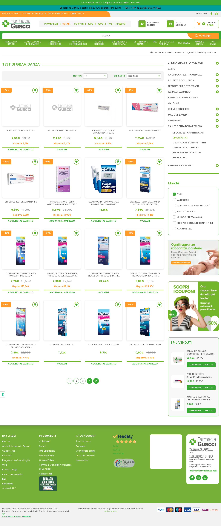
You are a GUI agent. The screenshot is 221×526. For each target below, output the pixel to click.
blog (90, 23)
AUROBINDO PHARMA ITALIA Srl (193, 205)
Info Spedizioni (47, 450)
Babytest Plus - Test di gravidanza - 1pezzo (103, 131)
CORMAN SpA (184, 228)
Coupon (79, 23)
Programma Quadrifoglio (16, 460)
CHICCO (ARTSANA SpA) (190, 217)
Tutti (179, 194)
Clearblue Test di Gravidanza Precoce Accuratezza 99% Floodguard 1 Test (62, 274)
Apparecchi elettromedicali (185, 74)
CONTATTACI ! (76, 13)
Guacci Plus (8, 450)
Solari (66, 23)
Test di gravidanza (207, 52)
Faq (4, 478)
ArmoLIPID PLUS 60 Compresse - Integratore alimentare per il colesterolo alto (201, 352)
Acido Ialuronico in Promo (16, 446)
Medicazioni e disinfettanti (189, 142)
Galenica (173, 103)
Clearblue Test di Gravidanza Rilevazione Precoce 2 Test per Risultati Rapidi (104, 274)
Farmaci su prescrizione (183, 97)
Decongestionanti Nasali (188, 132)
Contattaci (45, 473)
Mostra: (77, 76)
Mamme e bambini (178, 114)
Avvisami (62, 149)
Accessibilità (9, 488)
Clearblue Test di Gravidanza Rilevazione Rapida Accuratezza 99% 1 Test (21, 346)
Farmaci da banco (179, 92)
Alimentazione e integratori (185, 63)
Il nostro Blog (9, 469)
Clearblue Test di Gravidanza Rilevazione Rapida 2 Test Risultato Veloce (145, 274)
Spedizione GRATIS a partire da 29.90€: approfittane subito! (91, 7)
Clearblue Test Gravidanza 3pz (145, 345)
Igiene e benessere (179, 109)
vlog (100, 23)
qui (3, 513)
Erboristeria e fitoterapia (183, 86)
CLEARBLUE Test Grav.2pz (62, 345)
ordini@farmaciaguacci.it (203, 470)
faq (109, 23)
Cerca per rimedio (12, 474)
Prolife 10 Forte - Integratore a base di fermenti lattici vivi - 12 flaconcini (200, 375)
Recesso (81, 446)
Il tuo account (83, 441)
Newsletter (82, 460)
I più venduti (181, 342)
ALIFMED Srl (183, 199)
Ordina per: (119, 76)
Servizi (42, 446)
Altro (171, 69)
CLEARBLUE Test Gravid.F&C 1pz (103, 345)
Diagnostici (190, 52)
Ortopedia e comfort (186, 147)
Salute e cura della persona (168, 52)
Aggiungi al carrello (20, 149)
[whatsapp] (205, 477)
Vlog (4, 464)
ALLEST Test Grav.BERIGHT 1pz (20, 130)
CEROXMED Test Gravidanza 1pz (145, 130)
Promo (6, 441)
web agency (110, 511)
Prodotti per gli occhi (187, 152)
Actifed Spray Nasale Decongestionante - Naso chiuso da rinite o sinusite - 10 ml (200, 398)
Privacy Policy (46, 455)
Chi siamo (7, 483)
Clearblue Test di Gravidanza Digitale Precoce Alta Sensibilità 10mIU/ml (21, 274)
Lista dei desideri (85, 455)
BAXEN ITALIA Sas (186, 211)
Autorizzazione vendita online (16, 516)
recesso (121, 23)
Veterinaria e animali (180, 165)
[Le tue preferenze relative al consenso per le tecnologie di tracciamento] (3, 394)
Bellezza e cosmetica (181, 80)
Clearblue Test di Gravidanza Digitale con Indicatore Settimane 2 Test (104, 203)
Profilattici (180, 157)
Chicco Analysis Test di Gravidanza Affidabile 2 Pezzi (62, 203)
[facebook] (211, 13)
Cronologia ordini (85, 450)
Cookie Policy (46, 460)
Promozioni (51, 23)
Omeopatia (174, 120)
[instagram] (216, 13)
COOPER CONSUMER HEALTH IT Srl (195, 223)
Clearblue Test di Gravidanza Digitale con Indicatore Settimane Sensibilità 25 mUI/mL (145, 203)
